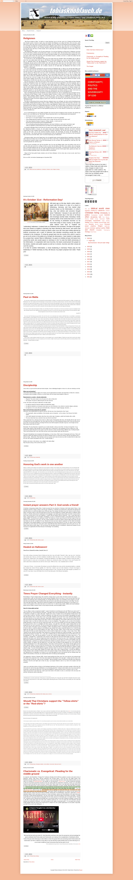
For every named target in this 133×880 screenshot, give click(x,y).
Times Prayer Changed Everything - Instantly (47, 593)
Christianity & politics (39, 764)
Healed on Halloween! (35, 547)
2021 (88, 256)
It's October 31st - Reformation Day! (43, 199)
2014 (88, 269)
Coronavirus (94, 215)
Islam (52, 169)
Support (39, 30)
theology (58, 169)
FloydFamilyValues (38, 781)
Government (52, 764)
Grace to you (62, 781)
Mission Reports (99, 224)
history (96, 222)
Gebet (91, 218)
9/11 (86, 208)
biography (87, 210)
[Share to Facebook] (30, 167)
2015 (88, 266)
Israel (86, 224)
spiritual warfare (100, 228)
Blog (23, 30)
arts (89, 208)
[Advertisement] (51, 183)
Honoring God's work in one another (43, 464)
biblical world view (33, 169)
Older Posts (77, 859)
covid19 (101, 215)
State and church (58, 764)
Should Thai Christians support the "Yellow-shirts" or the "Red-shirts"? (97, 62)
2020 (88, 259)
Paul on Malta (30, 297)
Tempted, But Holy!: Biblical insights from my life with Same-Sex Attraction (98, 159)
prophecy (93, 226)
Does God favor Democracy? (95, 50)
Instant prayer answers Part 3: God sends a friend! (51, 505)
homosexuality (102, 222)
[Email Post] (25, 169)
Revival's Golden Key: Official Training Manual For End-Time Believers (98, 134)
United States (93, 231)
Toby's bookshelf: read (97, 130)
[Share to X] (28, 167)
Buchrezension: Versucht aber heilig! (98, 242)
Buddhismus (39, 169)
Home (52, 859)
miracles (39, 539)
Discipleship (30, 385)
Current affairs (46, 764)
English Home (30, 30)
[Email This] (25, 167)
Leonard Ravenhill (93, 143)
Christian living (32, 457)
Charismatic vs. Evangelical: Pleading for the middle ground (97, 57)
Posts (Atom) (31, 861)
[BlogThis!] (27, 167)
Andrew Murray (92, 149)
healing (43, 693)
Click (28, 222)
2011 (88, 277)
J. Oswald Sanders (93, 155)
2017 (88, 261)
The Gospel (90, 66)
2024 (88, 249)
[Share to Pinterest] (31, 167)
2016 (88, 264)
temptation (99, 230)
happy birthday (106, 220)
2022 (88, 254)
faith (36, 539)
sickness (50, 693)
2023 (88, 251)
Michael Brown (29, 789)
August (91, 240)
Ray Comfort (89, 137)
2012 (88, 274)
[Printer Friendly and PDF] (26, 256)
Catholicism (44, 169)
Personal (107, 224)
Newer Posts (26, 859)
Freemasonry (90, 53)
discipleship (38, 457)
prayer (42, 539)
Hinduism (48, 169)
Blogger (80, 870)
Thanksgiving (107, 230)
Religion (54, 169)
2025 (88, 246)
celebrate (108, 210)
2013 (88, 271)
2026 (88, 238)
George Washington (100, 218)
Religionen (29, 38)
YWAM (78, 792)
